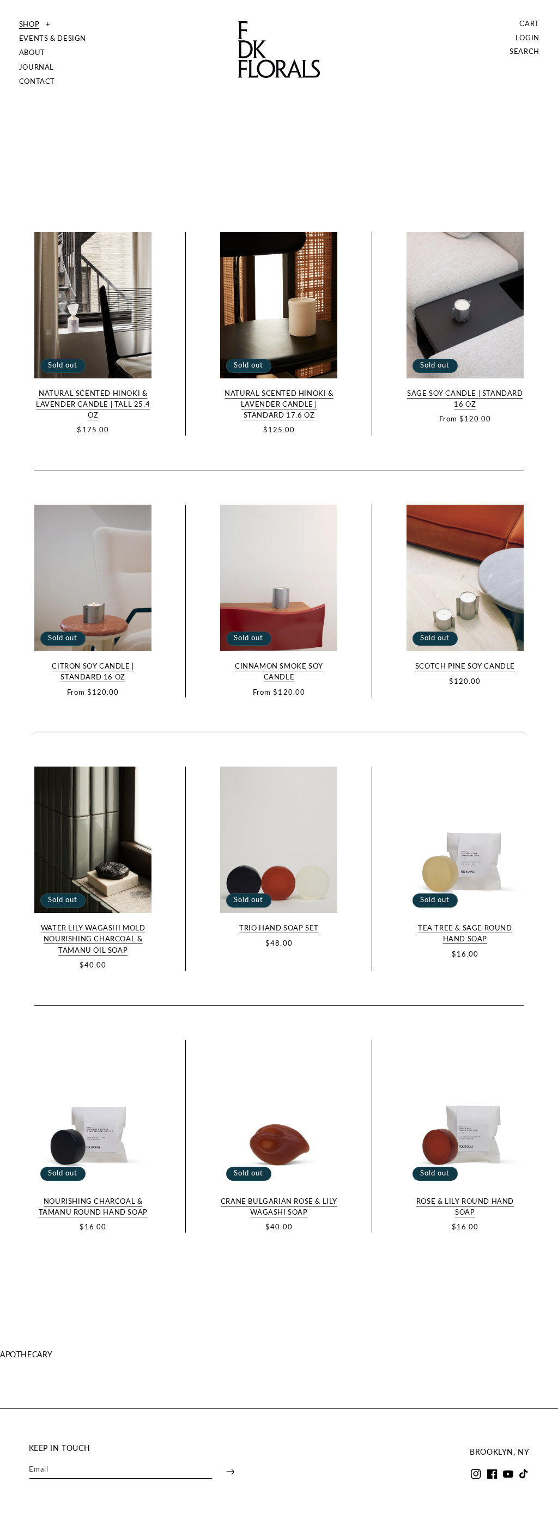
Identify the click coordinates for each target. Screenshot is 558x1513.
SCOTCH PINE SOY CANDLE (465, 666)
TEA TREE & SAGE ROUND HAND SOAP (465, 933)
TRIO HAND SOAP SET (279, 928)
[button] (52, 24)
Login (527, 38)
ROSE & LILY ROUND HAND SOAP (465, 1206)
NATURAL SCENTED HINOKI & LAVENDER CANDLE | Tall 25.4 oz (93, 404)
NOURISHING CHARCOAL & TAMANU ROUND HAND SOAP (93, 1206)
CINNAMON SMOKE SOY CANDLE (279, 671)
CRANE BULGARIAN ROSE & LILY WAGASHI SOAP (279, 1206)
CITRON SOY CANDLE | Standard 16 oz (93, 671)
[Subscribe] (223, 1472)
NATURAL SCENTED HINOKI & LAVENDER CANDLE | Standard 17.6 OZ (279, 404)
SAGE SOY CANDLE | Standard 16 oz (465, 398)
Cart (529, 24)
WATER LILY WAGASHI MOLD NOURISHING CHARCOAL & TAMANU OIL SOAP (93, 939)
